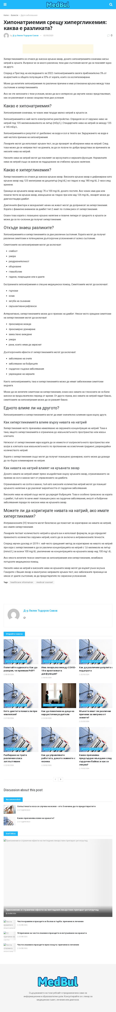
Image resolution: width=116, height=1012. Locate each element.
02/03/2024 (85, 674)
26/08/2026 (11, 913)
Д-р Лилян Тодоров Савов (26, 35)
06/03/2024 (47, 678)
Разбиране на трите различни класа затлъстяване (15, 758)
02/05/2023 (48, 35)
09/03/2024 (9, 674)
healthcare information (22, 582)
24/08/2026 (23, 948)
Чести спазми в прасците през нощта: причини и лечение (48, 944)
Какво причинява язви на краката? (35, 818)
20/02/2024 (47, 765)
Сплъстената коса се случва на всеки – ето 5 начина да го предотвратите (56, 806)
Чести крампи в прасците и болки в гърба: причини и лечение (50, 921)
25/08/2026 (23, 925)
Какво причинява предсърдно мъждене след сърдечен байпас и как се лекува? (95, 759)
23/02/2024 (47, 718)
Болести (14, 15)
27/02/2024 (9, 718)
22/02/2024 (85, 721)
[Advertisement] (58, 48)
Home (6, 15)
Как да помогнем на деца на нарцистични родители (57, 713)
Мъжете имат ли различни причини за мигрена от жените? (95, 714)
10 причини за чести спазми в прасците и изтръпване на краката (52, 933)
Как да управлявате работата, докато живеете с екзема (58, 758)
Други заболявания (29, 15)
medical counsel (45, 582)
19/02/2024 (85, 768)
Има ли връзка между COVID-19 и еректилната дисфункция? (58, 670)
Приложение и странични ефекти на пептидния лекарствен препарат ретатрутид (52, 909)
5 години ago (24, 810)
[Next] (60, 779)
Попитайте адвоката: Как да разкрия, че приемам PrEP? (20, 669)
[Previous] (55, 779)
